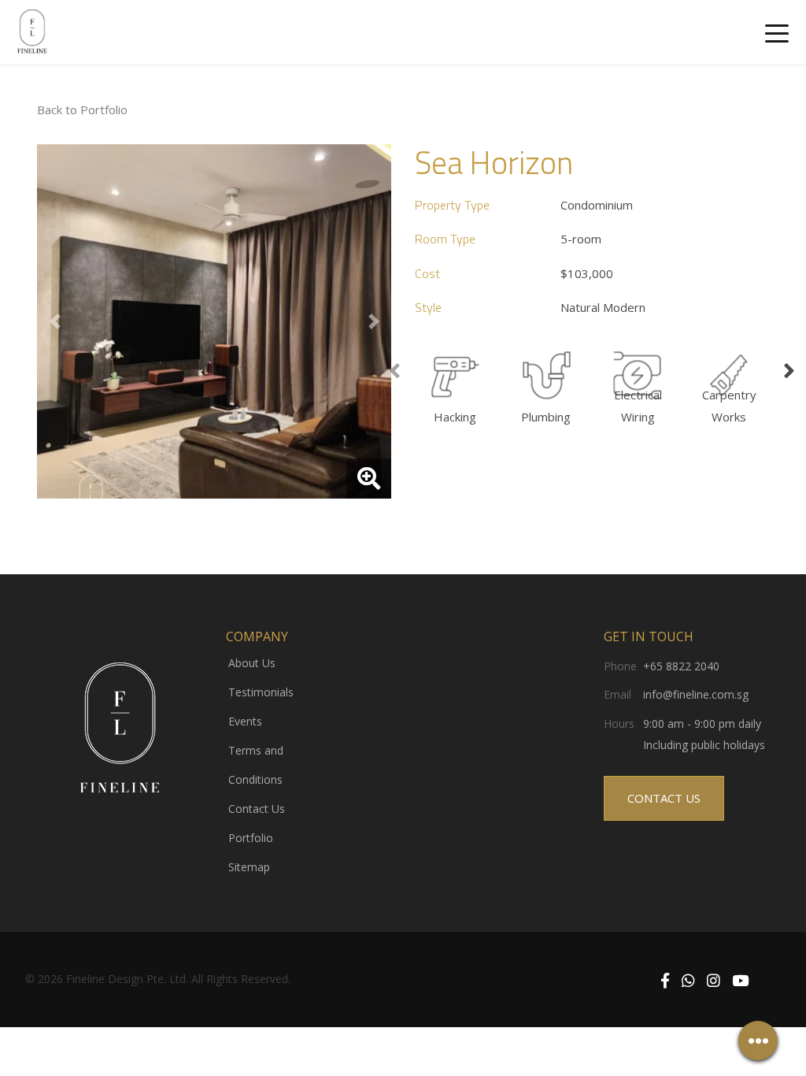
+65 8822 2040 (681, 666)
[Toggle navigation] (777, 32)
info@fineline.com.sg (696, 694)
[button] (54, 321)
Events (245, 721)
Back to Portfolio (82, 109)
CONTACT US (664, 798)
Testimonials (261, 692)
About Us (251, 662)
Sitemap (249, 866)
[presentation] (395, 371)
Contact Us (256, 808)
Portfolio (250, 837)
